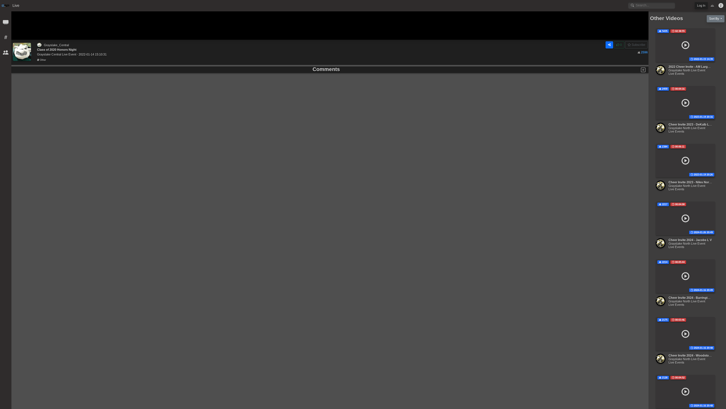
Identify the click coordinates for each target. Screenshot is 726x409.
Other (42, 60)
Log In (701, 5)
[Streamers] (6, 53)
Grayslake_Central (56, 45)
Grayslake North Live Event (687, 70)
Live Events (676, 73)
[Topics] (6, 38)
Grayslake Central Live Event (56, 54)
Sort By (714, 18)
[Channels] (6, 23)
